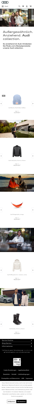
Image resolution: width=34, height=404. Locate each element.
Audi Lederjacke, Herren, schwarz (17, 160)
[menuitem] (5, 6)
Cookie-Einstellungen (10, 370)
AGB (23, 378)
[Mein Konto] (26, 6)
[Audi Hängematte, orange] (17, 205)
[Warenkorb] (30, 6)
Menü (6, 6)
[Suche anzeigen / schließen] (19, 6)
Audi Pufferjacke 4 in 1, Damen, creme (17, 274)
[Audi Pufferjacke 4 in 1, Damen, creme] (17, 265)
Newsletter (6, 374)
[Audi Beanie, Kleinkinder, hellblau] (17, 99)
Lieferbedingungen (24, 374)
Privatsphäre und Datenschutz (10, 378)
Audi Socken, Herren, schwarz (17, 328)
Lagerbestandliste (23, 370)
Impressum (29, 378)
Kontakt (14, 374)
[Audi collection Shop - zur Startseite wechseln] (5, 2)
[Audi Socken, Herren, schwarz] (17, 319)
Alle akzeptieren (21, 401)
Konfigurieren (11, 401)
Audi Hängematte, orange (17, 214)
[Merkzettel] (23, 6)
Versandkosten (27, 350)
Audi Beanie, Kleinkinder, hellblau (17, 107)
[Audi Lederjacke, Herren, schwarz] (17, 151)
